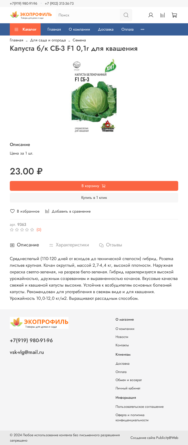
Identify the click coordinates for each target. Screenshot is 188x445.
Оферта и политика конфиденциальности (132, 417)
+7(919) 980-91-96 (23, 3)
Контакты (122, 345)
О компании (79, 29)
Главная (54, 29)
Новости (122, 336)
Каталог (29, 29)
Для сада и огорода (48, 40)
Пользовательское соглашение (140, 406)
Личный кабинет (128, 388)
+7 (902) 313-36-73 (59, 3)
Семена (79, 40)
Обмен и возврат (129, 379)
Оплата (127, 29)
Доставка (106, 29)
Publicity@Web (167, 437)
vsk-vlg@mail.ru (27, 352)
